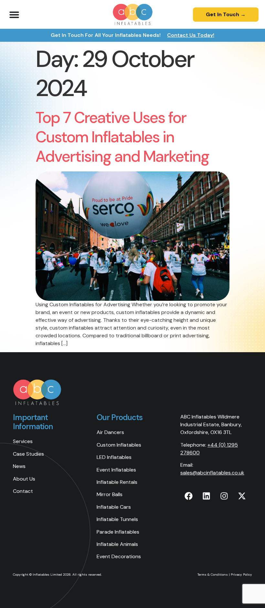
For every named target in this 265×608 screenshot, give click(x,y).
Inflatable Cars (114, 507)
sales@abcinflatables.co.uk (212, 472)
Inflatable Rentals (117, 482)
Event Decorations (119, 556)
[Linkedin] (206, 496)
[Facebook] (188, 496)
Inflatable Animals (117, 544)
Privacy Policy (241, 574)
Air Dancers (110, 432)
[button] (14, 14)
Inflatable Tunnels (117, 519)
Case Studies (28, 454)
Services (23, 441)
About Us (24, 478)
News (19, 466)
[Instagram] (224, 496)
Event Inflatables (116, 469)
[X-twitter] (242, 496)
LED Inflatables (114, 457)
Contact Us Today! (190, 35)
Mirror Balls (109, 494)
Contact (23, 491)
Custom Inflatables (119, 444)
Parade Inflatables (118, 531)
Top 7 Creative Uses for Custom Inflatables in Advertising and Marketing (122, 137)
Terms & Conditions (212, 574)
